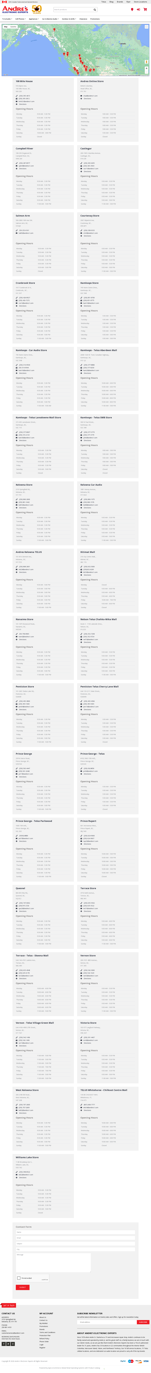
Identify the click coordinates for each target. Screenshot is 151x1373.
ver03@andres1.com (90, 976)
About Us (42, 1317)
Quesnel (20, 888)
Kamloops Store (89, 282)
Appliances (33, 19)
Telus (103, 2)
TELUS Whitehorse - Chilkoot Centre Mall (103, 1090)
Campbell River (24, 148)
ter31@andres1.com (90, 908)
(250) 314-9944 (24, 365)
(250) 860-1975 (89, 499)
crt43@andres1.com (90, 233)
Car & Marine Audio (49, 19)
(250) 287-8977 (24, 163)
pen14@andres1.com (90, 707)
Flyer (128, 2)
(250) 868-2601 (24, 567)
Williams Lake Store (27, 1157)
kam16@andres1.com (26, 370)
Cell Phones (19, 19)
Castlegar (86, 148)
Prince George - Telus (92, 753)
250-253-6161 (24, 230)
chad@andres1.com (90, 96)
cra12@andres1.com (26, 303)
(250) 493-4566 (89, 701)
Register (42, 1348)
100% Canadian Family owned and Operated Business (23, 2)
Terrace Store (88, 888)
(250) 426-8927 (24, 298)
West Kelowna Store (27, 1090)
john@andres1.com (90, 438)
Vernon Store (88, 955)
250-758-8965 (24, 634)
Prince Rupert (88, 820)
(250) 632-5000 (89, 567)
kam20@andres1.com (91, 370)
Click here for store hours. (11, 1339)
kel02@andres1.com (26, 1110)
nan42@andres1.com (26, 637)
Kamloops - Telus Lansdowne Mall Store (38, 417)
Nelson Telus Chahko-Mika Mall (98, 619)
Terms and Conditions (47, 1332)
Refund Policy (44, 1338)
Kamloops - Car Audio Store (31, 350)
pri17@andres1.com (26, 774)
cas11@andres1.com (90, 169)
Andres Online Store (92, 81)
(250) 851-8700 (89, 298)
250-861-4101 (7, 1327)
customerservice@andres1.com (13, 1333)
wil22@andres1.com (26, 1175)
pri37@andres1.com (26, 838)
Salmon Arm (23, 215)
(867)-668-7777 (89, 1105)
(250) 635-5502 (89, 903)
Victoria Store (88, 1022)
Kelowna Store (24, 484)
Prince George (24, 753)
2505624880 (23, 836)
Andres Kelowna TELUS (29, 552)
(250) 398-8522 (24, 1172)
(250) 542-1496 (24, 1037)
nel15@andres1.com (90, 639)
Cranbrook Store (25, 282)
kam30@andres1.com (26, 438)
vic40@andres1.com (90, 1040)
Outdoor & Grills (68, 19)
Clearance (83, 19)
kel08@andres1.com (90, 505)
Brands (120, 2)
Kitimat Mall (87, 552)
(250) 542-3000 (89, 970)
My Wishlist (43, 1323)
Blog (111, 2)
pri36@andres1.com (90, 771)
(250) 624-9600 (89, 836)
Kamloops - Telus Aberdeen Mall (98, 350)
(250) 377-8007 (24, 432)
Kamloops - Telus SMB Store (96, 417)
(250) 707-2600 (24, 1105)
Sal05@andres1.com (26, 233)
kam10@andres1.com (91, 303)
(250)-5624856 (88, 768)
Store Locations (140, 2)
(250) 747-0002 (24, 903)
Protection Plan (45, 1335)
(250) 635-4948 (24, 970)
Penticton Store (25, 686)
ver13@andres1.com (26, 1043)
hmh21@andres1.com (26, 101)
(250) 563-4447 (24, 768)
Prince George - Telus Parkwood (34, 820)
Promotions (95, 19)
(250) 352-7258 (89, 634)
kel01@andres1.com (26, 505)
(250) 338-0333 (89, 230)
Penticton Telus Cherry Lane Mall (99, 686)
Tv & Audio (6, 19)
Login (41, 1345)
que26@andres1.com (26, 908)
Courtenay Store (89, 215)
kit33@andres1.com (90, 572)
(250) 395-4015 (24, 96)
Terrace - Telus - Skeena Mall (32, 955)
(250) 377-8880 (89, 365)
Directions (22, 104)
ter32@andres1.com (26, 976)
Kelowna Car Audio (91, 484)
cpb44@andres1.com (26, 166)
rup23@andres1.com (90, 841)
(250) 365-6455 (89, 163)
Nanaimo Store (24, 619)
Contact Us (43, 1320)
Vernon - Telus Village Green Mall (35, 1022)
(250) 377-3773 (89, 432)
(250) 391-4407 (89, 1037)
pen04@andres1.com (26, 707)
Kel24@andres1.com (26, 569)
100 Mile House (24, 81)
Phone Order (44, 1341)
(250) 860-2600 (24, 499)
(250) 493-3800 (24, 701)
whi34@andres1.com (90, 1107)
